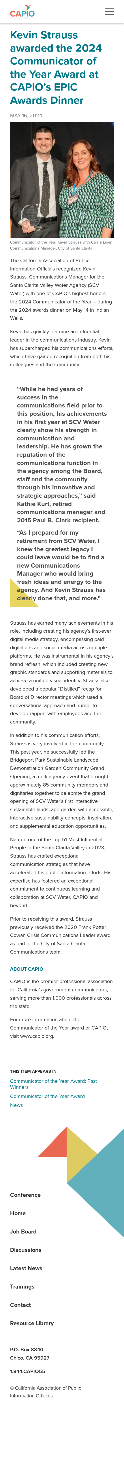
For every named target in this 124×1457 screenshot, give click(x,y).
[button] (109, 11)
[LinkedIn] (16, 1424)
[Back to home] (22, 11)
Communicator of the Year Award (47, 1096)
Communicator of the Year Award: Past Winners (53, 1084)
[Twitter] (56, 1424)
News (16, 1105)
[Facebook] (36, 1424)
